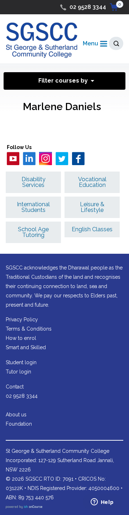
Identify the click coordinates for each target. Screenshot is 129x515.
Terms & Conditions (29, 329)
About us (16, 414)
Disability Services (34, 182)
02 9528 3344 (88, 7)
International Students (33, 207)
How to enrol (21, 338)
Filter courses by (63, 80)
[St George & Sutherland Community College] (41, 40)
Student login (21, 362)
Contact (15, 387)
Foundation (19, 424)
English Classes (92, 229)
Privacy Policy (22, 319)
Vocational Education (92, 182)
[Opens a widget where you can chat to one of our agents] (102, 502)
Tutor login (18, 372)
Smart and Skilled (26, 347)
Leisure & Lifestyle (92, 207)
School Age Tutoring (33, 232)
